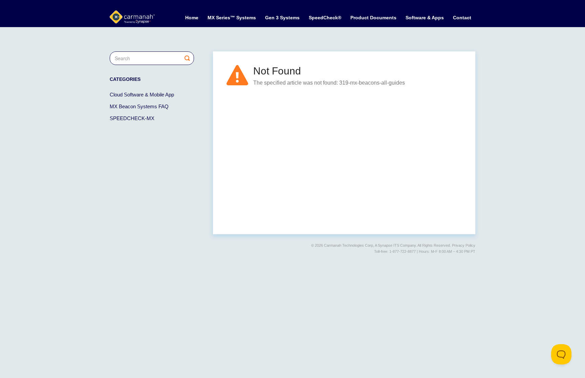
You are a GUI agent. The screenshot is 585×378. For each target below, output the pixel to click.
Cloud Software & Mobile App (142, 94)
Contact (462, 17)
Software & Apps (425, 17)
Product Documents (373, 17)
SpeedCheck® (325, 17)
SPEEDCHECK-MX (132, 118)
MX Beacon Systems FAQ (139, 106)
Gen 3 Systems (282, 17)
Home (191, 17)
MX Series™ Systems (232, 17)
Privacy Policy (463, 245)
